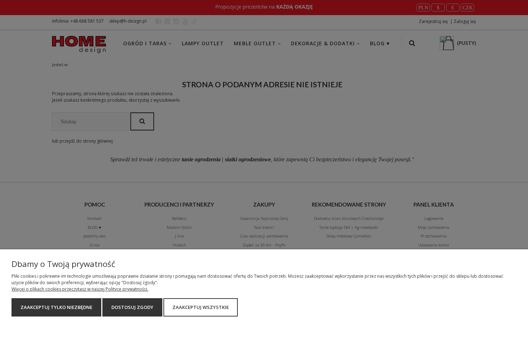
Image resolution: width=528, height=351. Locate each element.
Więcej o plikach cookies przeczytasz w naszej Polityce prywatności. (79, 289)
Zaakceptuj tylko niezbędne (56, 307)
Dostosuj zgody (132, 307)
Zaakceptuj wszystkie (200, 307)
